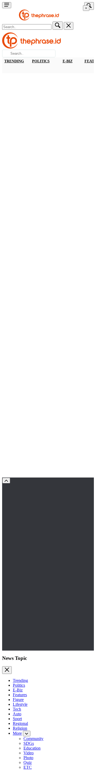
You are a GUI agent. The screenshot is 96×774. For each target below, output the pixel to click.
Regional (20, 723)
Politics (41, 61)
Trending (14, 61)
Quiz (27, 762)
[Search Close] (68, 26)
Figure (18, 699)
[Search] (58, 26)
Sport (17, 718)
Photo (28, 757)
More (17, 733)
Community (33, 738)
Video (28, 753)
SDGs (28, 743)
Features (20, 695)
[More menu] (6, 5)
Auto (17, 714)
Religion (20, 728)
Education (32, 748)
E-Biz (68, 61)
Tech (17, 709)
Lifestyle (20, 704)
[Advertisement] (48, 123)
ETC (27, 767)
